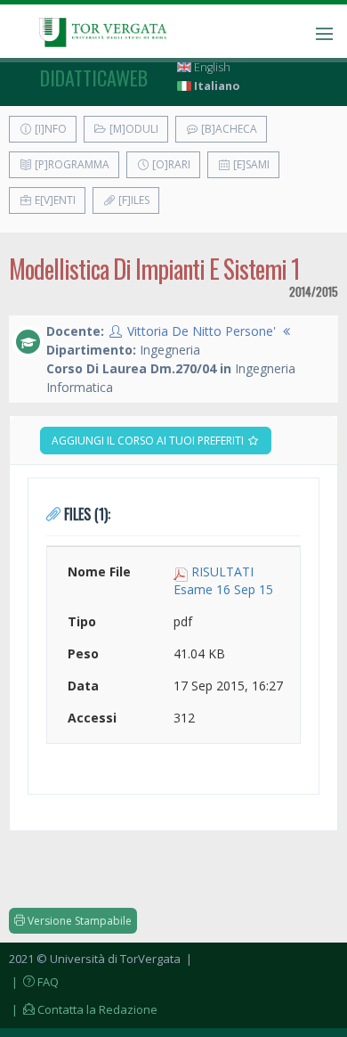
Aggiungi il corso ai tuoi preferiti (149, 440)
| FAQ (34, 982)
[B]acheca (227, 128)
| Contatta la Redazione (83, 1009)
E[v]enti (54, 200)
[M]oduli (132, 128)
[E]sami (250, 164)
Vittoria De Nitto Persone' (201, 331)
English (210, 67)
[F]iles (132, 200)
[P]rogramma (70, 164)
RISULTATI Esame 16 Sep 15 (223, 580)
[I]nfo (49, 128)
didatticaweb (94, 77)
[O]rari (169, 164)
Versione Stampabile (78, 920)
